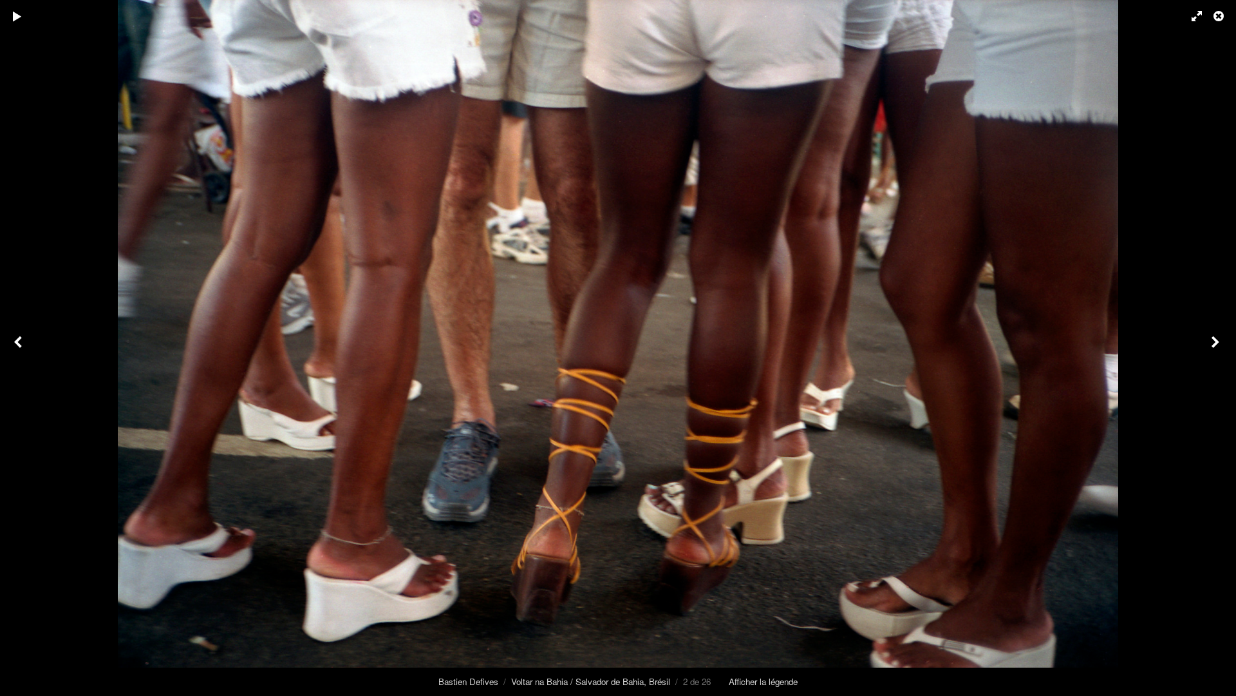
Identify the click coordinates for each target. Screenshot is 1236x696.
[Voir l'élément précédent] (19, 348)
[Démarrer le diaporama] (17, 16)
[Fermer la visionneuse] (1220, 16)
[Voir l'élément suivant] (1216, 348)
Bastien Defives (468, 681)
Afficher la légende (763, 681)
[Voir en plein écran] (1191, 16)
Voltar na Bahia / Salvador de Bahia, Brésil (590, 681)
